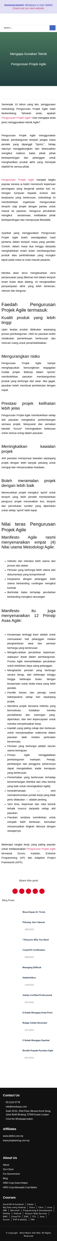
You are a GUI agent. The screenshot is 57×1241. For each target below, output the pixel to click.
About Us (10, 1158)
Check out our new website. (28, 8)
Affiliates (9, 1129)
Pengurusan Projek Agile (17, 179)
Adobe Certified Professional (37, 995)
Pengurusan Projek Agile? (16, 117)
